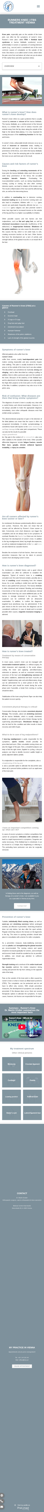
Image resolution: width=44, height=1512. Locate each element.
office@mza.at (23, 1360)
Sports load (22, 536)
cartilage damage (8, 429)
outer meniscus (34, 427)
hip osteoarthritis (29, 437)
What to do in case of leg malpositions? (20, 735)
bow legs (34, 202)
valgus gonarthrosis (9, 434)
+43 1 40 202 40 (23, 1357)
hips (32, 544)
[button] (38, 6)
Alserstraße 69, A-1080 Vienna (22, 1208)
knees (40, 544)
